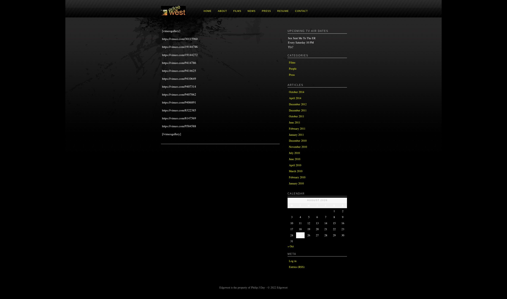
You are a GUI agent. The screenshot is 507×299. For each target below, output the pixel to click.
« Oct (291, 246)
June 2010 (294, 159)
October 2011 (296, 116)
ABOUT (222, 11)
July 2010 (294, 153)
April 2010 (295, 165)
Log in (292, 261)
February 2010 (297, 177)
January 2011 (296, 135)
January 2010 (296, 183)
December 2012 (298, 104)
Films (292, 62)
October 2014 (296, 92)
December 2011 (298, 110)
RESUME (283, 11)
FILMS (237, 11)
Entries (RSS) (297, 267)
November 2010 (298, 147)
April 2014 (295, 98)
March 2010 (295, 171)
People (292, 68)
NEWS (251, 11)
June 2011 (294, 122)
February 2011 (297, 128)
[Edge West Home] (173, 16)
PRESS (266, 11)
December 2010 (298, 140)
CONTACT (301, 11)
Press (292, 75)
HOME (208, 11)
